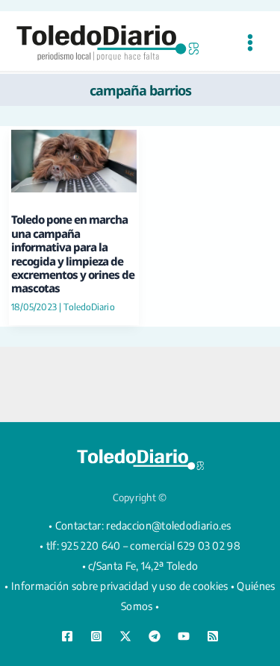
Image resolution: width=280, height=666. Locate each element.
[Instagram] (96, 636)
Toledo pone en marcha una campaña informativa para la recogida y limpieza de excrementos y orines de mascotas (72, 253)
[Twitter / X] (125, 636)
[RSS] (213, 636)
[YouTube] (184, 636)
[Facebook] (67, 636)
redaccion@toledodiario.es (168, 525)
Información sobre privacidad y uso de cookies (119, 585)
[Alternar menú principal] (250, 43)
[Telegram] (155, 636)
